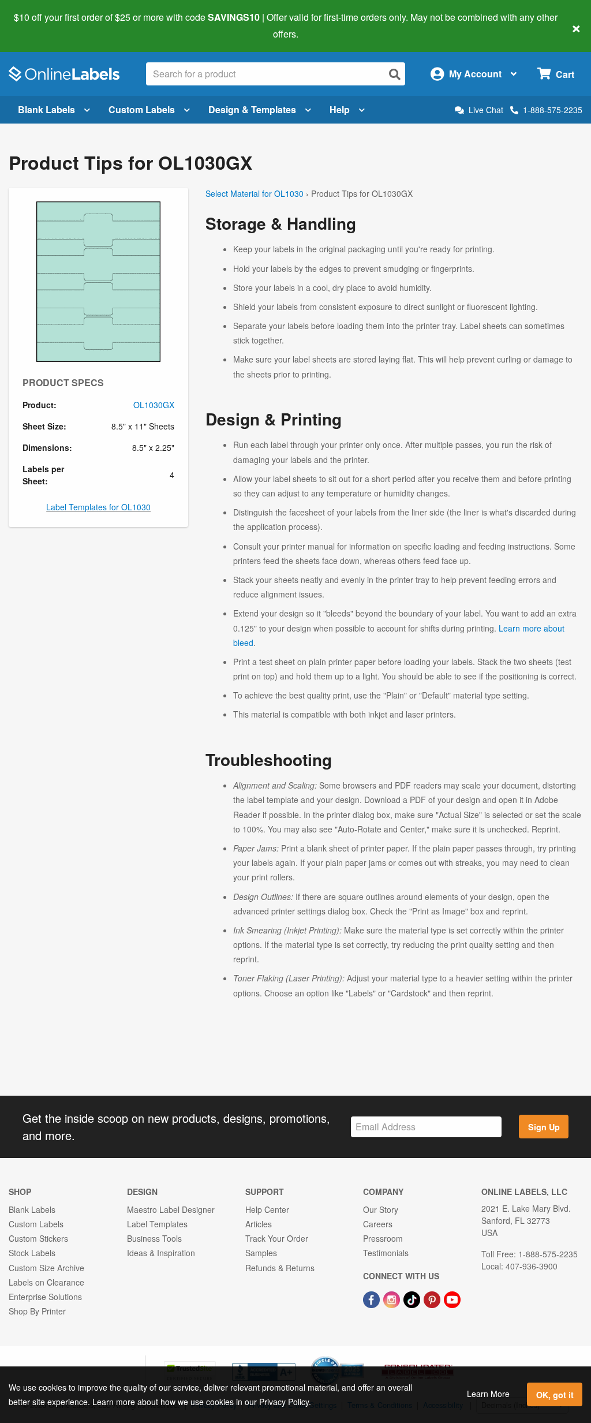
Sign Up (544, 1127)
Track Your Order (276, 1238)
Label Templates (157, 1224)
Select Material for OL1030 (254, 193)
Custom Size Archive (46, 1267)
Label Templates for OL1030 (98, 507)
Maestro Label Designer (171, 1209)
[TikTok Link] (412, 1298)
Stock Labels (32, 1252)
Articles (258, 1224)
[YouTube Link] (452, 1298)
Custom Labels (142, 109)
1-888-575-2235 (552, 109)
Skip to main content (42, 25)
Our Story (380, 1209)
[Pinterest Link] (433, 1298)
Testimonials (386, 1252)
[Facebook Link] (372, 1298)
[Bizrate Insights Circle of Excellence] (360, 1357)
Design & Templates (252, 109)
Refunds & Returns (280, 1267)
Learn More (488, 1393)
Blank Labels (46, 109)
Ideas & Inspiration (161, 1252)
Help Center (267, 1209)
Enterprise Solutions (45, 1296)
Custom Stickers (38, 1238)
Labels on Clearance (46, 1282)
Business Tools (154, 1238)
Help (340, 109)
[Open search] (394, 74)
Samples (261, 1252)
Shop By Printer (37, 1311)
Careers (377, 1224)
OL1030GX (153, 404)
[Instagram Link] (392, 1298)
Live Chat (486, 110)
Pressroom (383, 1238)
